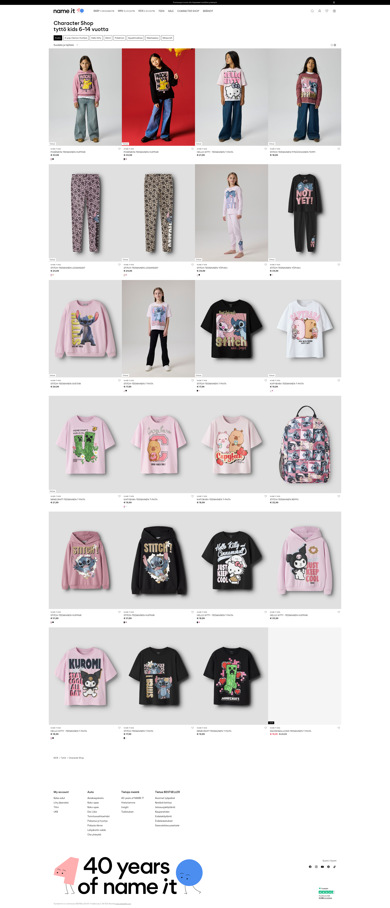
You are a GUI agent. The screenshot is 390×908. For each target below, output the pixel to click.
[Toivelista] (327, 11)
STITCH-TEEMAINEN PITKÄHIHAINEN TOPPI (292, 152)
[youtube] (322, 867)
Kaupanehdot (162, 811)
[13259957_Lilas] (51, 159)
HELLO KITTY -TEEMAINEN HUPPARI (289, 615)
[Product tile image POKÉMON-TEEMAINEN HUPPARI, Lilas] (85, 97)
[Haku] (312, 11)
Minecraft (167, 38)
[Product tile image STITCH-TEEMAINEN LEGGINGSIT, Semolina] (158, 213)
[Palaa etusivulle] (69, 11)
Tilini (56, 807)
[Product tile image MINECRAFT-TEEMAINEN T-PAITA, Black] (231, 676)
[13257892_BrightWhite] (126, 738)
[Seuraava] (119, 97)
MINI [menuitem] (126, 10)
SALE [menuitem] (171, 11)
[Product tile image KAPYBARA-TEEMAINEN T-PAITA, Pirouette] (158, 444)
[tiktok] (334, 867)
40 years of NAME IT (132, 798)
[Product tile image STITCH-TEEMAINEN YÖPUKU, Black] (304, 213)
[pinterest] (328, 867)
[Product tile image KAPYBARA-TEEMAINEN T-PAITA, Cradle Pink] (231, 444)
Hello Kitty (96, 38)
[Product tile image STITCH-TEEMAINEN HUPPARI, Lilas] (85, 560)
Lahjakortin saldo (96, 830)
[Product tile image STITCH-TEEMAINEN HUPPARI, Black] (158, 560)
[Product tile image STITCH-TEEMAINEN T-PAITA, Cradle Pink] (158, 328)
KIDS (56, 758)
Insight (124, 807)
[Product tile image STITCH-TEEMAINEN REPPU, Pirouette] (304, 444)
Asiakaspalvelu (95, 798)
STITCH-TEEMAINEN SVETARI (66, 383)
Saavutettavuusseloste (167, 825)
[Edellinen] (51, 97)
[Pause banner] (334, 2)
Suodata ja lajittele (64, 45)
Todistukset (127, 811)
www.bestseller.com (123, 904)
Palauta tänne (95, 825)
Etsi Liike (92, 811)
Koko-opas (93, 802)
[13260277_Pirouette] (273, 391)
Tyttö (63, 758)
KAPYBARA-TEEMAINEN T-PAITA (287, 383)
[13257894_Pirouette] (199, 622)
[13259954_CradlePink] (198, 275)
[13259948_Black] (126, 391)
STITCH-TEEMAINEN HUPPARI (66, 615)
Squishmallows (135, 38)
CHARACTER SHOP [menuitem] (188, 11)
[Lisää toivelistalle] (119, 149)
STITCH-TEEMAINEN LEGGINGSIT (68, 267)
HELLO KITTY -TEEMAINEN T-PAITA (215, 152)
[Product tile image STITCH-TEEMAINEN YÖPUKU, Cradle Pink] (231, 213)
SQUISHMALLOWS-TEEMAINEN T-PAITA (290, 731)
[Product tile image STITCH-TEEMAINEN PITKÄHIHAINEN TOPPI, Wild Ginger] (304, 97)
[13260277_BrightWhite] (271, 391)
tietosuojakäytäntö (165, 807)
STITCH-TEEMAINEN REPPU (284, 499)
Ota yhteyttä (94, 834)
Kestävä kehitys (163, 802)
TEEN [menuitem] (161, 11)
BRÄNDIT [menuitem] (208, 11)
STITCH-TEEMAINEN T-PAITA (138, 383)
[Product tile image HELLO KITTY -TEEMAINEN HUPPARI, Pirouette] (304, 560)
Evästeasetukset (164, 820)
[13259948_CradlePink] (125, 391)
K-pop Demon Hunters (76, 38)
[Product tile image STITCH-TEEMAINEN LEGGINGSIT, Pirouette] (85, 213)
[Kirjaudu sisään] (319, 11)
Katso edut (59, 798)
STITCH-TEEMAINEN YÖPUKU (212, 267)
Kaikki (58, 38)
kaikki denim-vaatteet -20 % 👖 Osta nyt (195, 2)
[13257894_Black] (198, 622)
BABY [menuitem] (104, 10)
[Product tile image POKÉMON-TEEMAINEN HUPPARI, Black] (158, 97)
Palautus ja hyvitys (97, 820)
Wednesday (153, 38)
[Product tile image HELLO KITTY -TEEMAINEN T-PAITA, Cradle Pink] (231, 97)
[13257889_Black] (53, 622)
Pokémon (119, 38)
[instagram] (316, 867)
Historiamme (128, 802)
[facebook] (310, 867)
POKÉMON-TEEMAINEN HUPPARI (68, 152)
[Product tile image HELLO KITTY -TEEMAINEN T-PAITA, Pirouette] (85, 676)
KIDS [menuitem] (146, 10)
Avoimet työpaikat (165, 798)
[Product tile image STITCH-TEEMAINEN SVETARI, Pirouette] (85, 328)
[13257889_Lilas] (51, 622)
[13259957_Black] (53, 159)
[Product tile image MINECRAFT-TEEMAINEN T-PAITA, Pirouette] (85, 444)
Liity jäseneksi (61, 802)
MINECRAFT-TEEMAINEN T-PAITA (68, 499)
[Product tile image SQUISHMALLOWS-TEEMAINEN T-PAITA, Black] (304, 676)
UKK (56, 811)
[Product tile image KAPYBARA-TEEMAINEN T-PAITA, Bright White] (304, 328)
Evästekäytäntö (163, 816)
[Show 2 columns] (331, 45)
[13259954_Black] (199, 275)
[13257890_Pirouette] (51, 275)
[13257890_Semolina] (53, 275)
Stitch (108, 38)
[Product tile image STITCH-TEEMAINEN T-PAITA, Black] (231, 328)
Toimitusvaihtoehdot (98, 816)
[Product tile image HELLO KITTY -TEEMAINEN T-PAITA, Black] (231, 560)
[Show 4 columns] (334, 45)
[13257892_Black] (125, 738)
